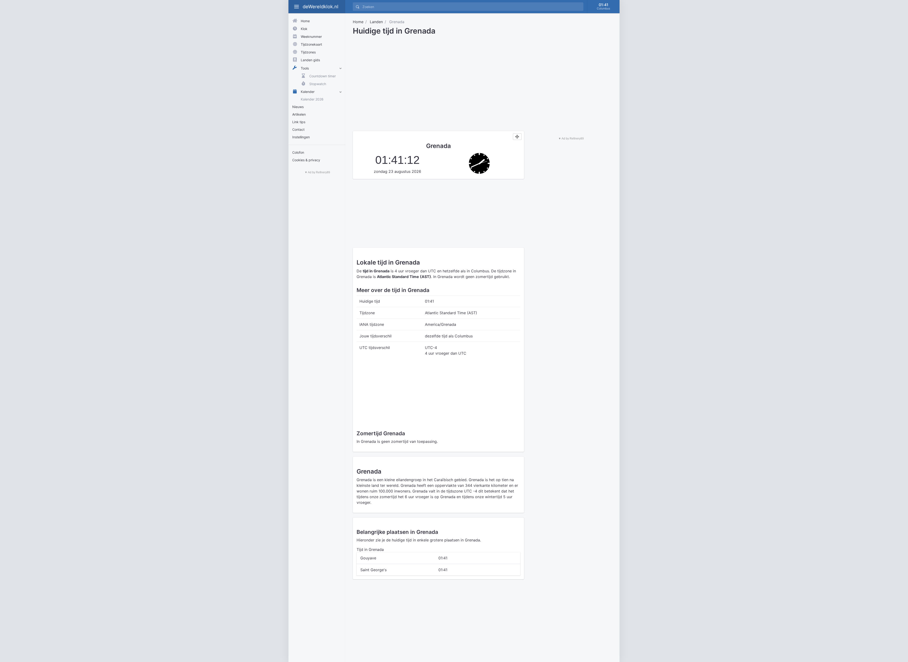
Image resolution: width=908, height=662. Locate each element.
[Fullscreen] (517, 136)
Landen (376, 21)
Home (358, 21)
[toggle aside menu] (296, 6)
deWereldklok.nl (320, 6)
